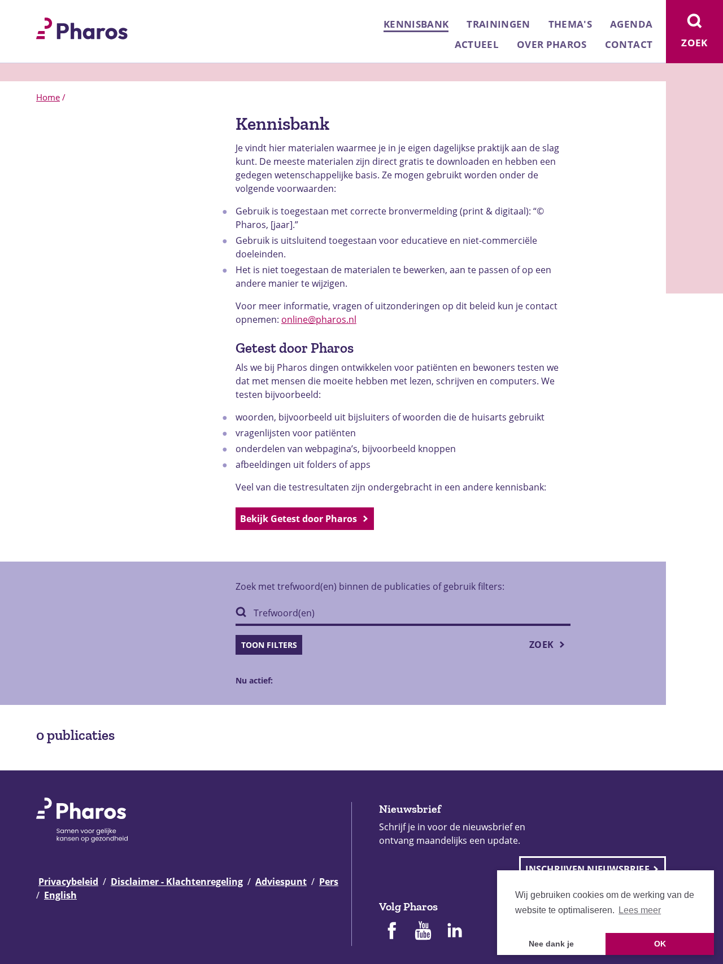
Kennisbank (416, 23)
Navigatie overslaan (47, 12)
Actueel (477, 44)
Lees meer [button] (640, 910)
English (60, 895)
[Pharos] (82, 27)
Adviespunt (281, 881)
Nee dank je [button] (551, 943)
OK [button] (660, 943)
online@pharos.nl (318, 319)
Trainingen (498, 23)
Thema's (570, 23)
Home (48, 97)
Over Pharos (552, 44)
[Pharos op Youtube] (423, 932)
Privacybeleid (68, 881)
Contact (628, 44)
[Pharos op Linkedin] (454, 932)
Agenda (631, 23)
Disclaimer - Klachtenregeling (177, 881)
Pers (328, 881)
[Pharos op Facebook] (391, 932)
